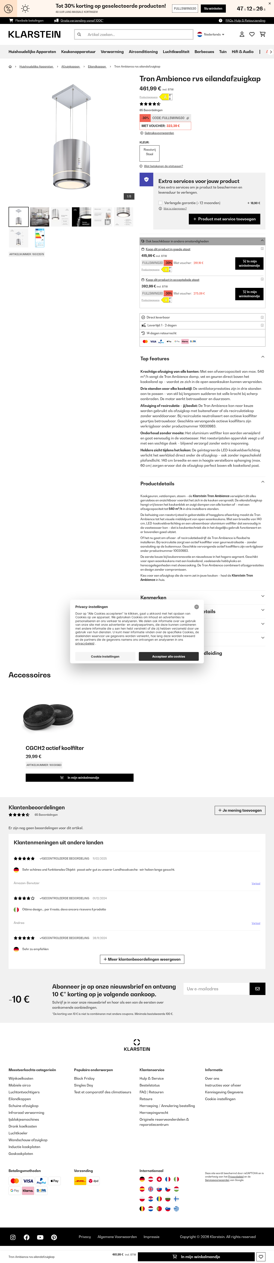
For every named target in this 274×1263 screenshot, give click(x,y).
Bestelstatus (150, 1085)
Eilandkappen (97, 66)
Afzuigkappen (70, 66)
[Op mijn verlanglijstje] (260, 1256)
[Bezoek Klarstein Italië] (176, 1179)
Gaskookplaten (21, 1153)
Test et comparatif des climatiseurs (102, 1092)
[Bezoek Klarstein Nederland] (150, 1208)
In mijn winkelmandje (200, 1256)
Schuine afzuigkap (24, 1106)
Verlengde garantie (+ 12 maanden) (192, 203)
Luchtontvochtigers (24, 1092)
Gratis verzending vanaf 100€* (82, 20)
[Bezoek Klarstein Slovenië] (167, 1208)
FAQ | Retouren (152, 1092)
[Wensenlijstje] (252, 34)
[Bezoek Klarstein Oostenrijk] (150, 1179)
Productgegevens (149, 97)
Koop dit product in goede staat (168, 249)
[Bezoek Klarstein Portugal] (159, 1208)
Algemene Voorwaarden (117, 1237)
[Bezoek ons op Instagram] (13, 1237)
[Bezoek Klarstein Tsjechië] (167, 1189)
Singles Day (83, 1085)
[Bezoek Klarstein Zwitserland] (159, 1179)
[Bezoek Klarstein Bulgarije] (167, 1198)
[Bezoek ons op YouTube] (40, 1237)
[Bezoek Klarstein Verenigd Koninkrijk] (150, 1189)
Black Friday (84, 1078)
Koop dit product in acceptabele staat (172, 279)
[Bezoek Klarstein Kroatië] (150, 1198)
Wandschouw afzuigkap (28, 1140)
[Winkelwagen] (262, 34)
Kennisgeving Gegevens (224, 1092)
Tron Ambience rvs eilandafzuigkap (137, 66)
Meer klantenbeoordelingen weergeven (144, 959)
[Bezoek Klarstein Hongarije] (176, 1189)
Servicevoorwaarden (217, 1180)
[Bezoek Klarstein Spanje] (142, 1189)
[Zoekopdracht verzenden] (79, 34)
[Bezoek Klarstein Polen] (142, 1198)
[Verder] (271, 52)
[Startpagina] (14, 66)
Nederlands (212, 34)
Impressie (151, 1237)
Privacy (85, 1237)
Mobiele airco (20, 1085)
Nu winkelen (213, 8)
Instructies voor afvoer (223, 1085)
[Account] (242, 34)
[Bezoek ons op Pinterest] (54, 1237)
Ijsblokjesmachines (24, 1119)
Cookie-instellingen (220, 1099)
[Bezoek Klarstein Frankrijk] (167, 1179)
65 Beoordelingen (151, 110)
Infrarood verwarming (26, 1112)
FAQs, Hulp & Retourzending (245, 20)
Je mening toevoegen (242, 810)
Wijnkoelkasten (21, 1078)
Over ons (212, 1078)
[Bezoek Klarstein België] (142, 1208)
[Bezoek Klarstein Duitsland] (142, 1179)
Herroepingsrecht (154, 1112)
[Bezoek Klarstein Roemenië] (159, 1198)
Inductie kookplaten (24, 1147)
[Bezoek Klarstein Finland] (176, 1198)
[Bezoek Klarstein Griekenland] (176, 1209)
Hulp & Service (152, 1078)
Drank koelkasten (23, 1126)
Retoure (146, 1099)
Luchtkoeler (18, 1133)
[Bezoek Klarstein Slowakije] (159, 1189)
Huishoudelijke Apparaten (36, 66)
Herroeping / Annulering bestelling (167, 1106)
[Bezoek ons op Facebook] (26, 1237)
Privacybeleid (236, 1176)
